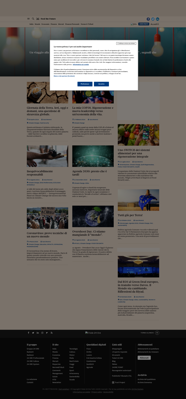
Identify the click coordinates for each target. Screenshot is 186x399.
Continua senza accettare (126, 43)
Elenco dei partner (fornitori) (64, 76)
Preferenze (85, 84)
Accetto (101, 84)
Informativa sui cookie (81, 64)
